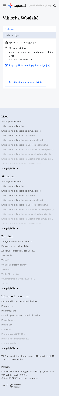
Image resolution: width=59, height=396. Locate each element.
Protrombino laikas (10, 343)
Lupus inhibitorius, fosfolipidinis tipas (19, 301)
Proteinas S (6, 329)
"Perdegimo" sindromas (13, 121)
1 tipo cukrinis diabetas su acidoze (18, 135)
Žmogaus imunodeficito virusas (16, 241)
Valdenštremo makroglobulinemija (18, 278)
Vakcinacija (6, 255)
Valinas (5, 283)
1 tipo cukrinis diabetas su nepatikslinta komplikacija (27, 158)
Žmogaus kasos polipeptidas (15, 246)
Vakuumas (6, 269)
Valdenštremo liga (10, 274)
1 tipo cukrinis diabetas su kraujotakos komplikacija (26, 154)
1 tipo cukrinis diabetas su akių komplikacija (22, 140)
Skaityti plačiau (9, 168)
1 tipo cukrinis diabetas (12, 126)
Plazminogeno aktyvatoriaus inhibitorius (20, 315)
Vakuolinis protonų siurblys (14, 264)
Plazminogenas (8, 310)
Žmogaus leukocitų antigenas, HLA (18, 250)
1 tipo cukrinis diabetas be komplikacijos (21, 130)
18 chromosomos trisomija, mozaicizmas (21, 163)
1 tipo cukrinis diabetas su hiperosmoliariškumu (24, 144)
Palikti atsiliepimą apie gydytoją (25, 82)
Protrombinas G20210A (13, 334)
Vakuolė (5, 260)
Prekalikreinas (8, 320)
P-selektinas (7, 306)
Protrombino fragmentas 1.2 (15, 338)
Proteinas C (7, 324)
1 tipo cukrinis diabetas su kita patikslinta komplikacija (27, 149)
